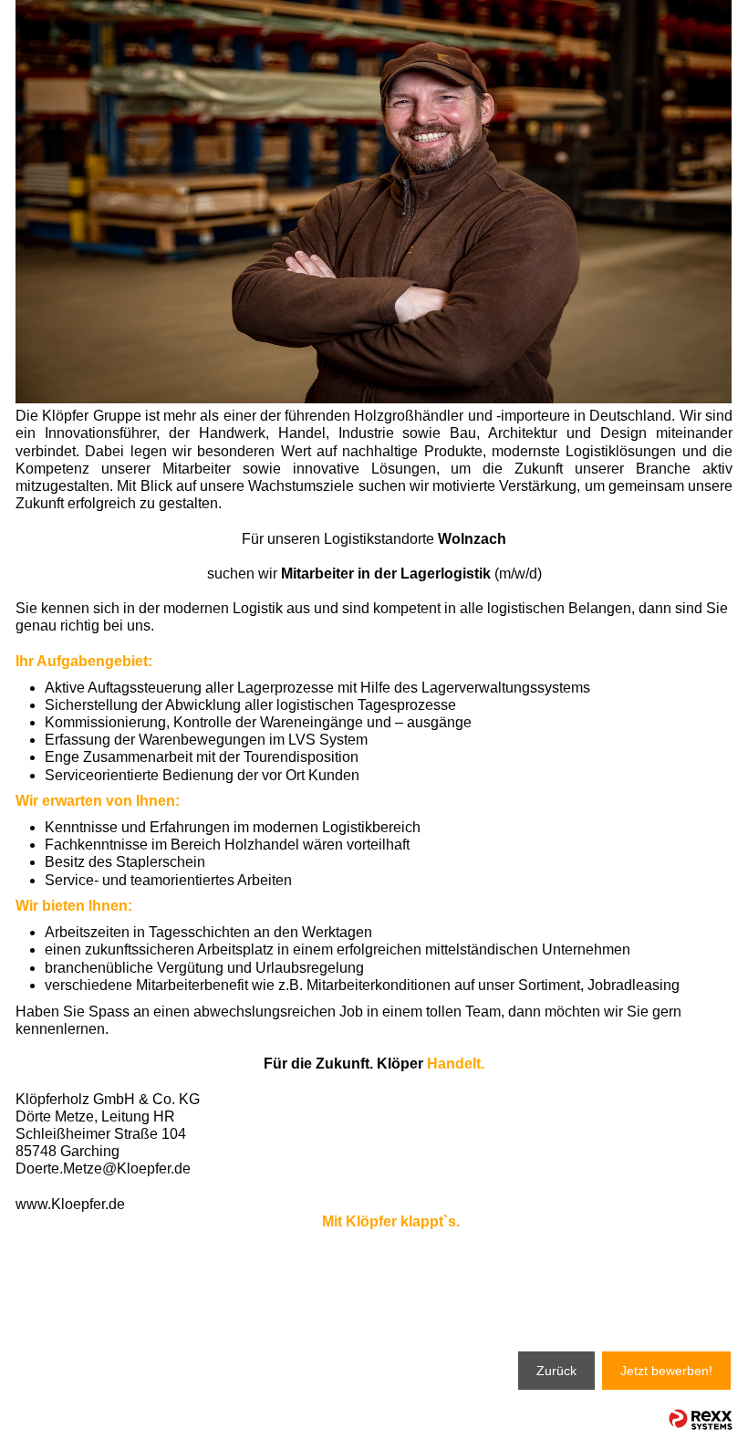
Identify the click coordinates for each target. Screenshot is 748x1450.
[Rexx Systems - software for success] (700, 1419)
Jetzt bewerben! (666, 1370)
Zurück (556, 1370)
